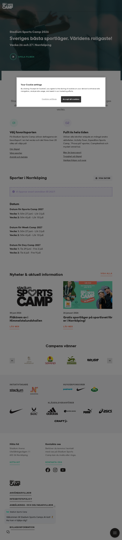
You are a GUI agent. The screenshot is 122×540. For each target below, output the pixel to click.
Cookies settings (49, 99)
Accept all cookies (71, 99)
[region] (61, 92)
